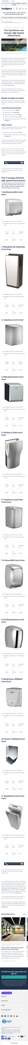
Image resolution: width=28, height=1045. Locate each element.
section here (11, 85)
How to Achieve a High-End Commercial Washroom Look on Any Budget (12, 948)
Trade (12, 1)
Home (2, 21)
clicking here (18, 893)
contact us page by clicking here (10, 888)
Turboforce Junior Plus (13, 499)
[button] (22, 8)
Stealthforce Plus (11, 796)
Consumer (5, 1)
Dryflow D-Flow (10, 432)
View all (25, 914)
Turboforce (8, 320)
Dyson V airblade (12, 739)
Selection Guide (20, 27)
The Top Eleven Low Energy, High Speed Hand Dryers (11, 22)
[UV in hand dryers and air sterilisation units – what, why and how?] (2, 1043)
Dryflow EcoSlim (10, 192)
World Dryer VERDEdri (12, 679)
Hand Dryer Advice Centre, (10, 27)
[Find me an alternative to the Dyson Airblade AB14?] (26, 1043)
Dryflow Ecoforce (11, 619)
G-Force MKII (9, 560)
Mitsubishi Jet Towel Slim (14, 247)
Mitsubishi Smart (11, 377)
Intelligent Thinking (8, 21)
